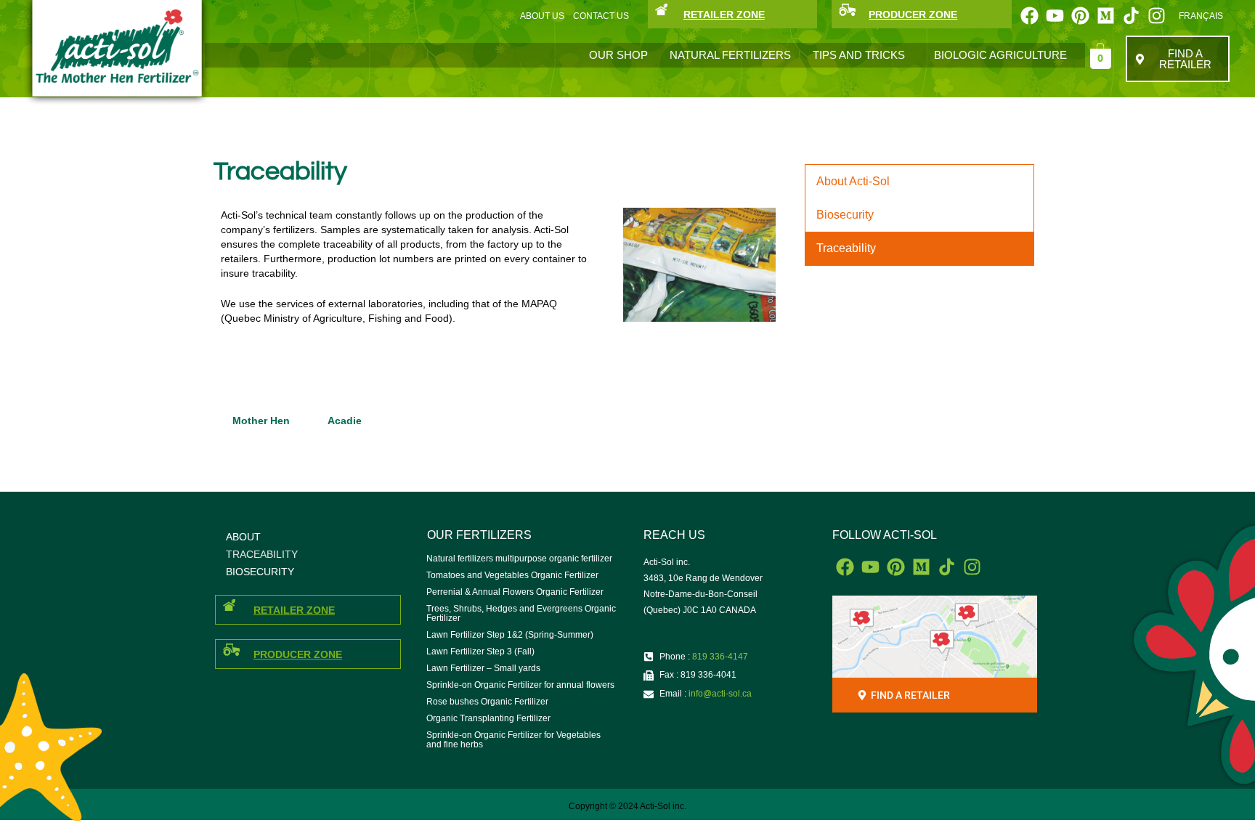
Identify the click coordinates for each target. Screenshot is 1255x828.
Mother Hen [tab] (261, 420)
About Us (542, 16)
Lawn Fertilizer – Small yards (483, 668)
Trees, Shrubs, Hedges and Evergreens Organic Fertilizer (521, 613)
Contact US (601, 16)
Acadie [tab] (345, 420)
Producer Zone (297, 654)
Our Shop (618, 55)
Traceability (846, 248)
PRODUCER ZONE (913, 14)
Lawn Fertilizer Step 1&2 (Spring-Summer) (509, 635)
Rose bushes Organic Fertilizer (487, 702)
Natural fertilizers (730, 55)
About (243, 537)
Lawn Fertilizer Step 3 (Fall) (480, 651)
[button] (862, 55)
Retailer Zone (294, 610)
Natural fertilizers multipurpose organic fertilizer (519, 558)
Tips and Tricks (859, 55)
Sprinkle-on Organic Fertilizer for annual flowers (520, 685)
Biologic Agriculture (1000, 55)
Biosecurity (845, 214)
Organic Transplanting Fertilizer (488, 718)
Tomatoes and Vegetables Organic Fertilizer (512, 575)
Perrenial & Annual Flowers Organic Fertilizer (515, 592)
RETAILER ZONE (724, 14)
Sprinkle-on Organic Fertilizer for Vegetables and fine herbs (513, 740)
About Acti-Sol (853, 181)
